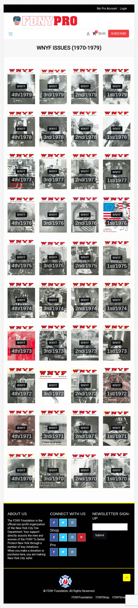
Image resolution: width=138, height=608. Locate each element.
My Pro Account (107, 8)
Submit (99, 535)
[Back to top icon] (126, 577)
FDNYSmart (119, 597)
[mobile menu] (11, 34)
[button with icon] (54, 523)
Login (123, 8)
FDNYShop (102, 597)
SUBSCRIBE (118, 33)
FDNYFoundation (82, 597)
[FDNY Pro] (45, 21)
